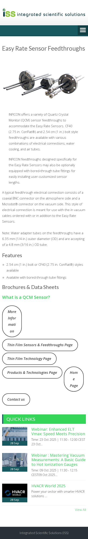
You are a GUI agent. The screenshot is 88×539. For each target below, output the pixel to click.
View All (80, 509)
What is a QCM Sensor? (26, 297)
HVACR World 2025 (48, 485)
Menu (83, 30)
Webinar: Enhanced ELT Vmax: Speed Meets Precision (58, 431)
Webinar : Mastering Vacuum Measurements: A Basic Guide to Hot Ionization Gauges (58, 460)
